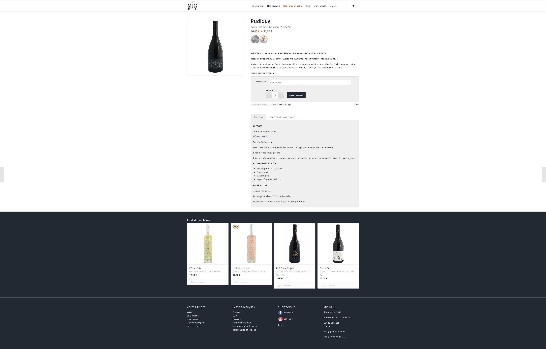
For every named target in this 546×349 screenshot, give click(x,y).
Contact (236, 312)
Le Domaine (193, 315)
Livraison (237, 319)
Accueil (190, 312)
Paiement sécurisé (242, 322)
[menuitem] (257, 6)
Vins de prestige (285, 105)
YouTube (288, 318)
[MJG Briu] (192, 6)
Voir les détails (199, 282)
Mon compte (193, 326)
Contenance (260, 82)
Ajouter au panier (296, 95)
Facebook (288, 312)
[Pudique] (544, 174)
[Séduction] (2, 174)
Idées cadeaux (272, 105)
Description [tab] (258, 117)
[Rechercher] (341, 6)
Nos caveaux (193, 319)
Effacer (356, 104)
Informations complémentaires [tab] (282, 117)
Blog (280, 324)
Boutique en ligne (195, 322)
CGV (235, 315)
